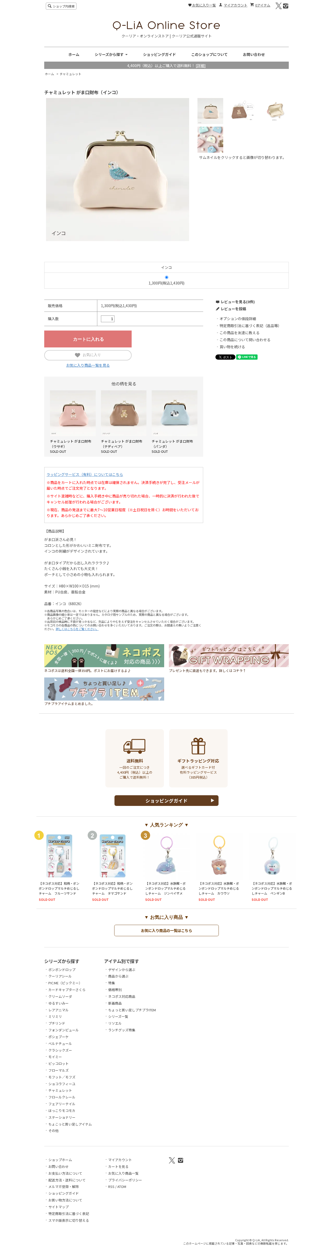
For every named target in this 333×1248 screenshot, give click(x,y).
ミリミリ (55, 1016)
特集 (111, 982)
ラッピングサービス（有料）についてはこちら (85, 474)
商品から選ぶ (118, 976)
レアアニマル (58, 1009)
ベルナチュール (60, 1043)
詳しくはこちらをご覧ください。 (77, 629)
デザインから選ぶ (121, 969)
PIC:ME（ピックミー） (65, 982)
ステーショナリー (61, 1117)
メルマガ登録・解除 (63, 1186)
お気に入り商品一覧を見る (88, 365)
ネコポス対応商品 (121, 996)
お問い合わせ (254, 54)
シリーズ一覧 (118, 1016)
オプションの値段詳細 (238, 318)
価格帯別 (115, 989)
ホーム (73, 54)
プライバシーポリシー (125, 1180)
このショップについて (209, 54)
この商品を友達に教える (240, 332)
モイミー (55, 1056)
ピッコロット (58, 1063)
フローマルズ (58, 1070)
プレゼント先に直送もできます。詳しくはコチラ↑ (207, 670)
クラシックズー (60, 1050)
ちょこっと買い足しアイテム (70, 1124)
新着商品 (115, 1003)
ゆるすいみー (58, 1003)
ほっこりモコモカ (61, 1110)
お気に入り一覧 (203, 5)
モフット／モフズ (61, 1077)
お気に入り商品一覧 (123, 1173)
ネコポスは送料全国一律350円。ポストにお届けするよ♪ (87, 670)
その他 (53, 1130)
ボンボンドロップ (61, 969)
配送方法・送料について (67, 1180)
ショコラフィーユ (61, 1083)
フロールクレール (61, 1097)
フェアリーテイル (61, 1103)
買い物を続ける (232, 346)
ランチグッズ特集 (121, 1029)
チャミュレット (70, 74)
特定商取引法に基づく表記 (68, 1213)
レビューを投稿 (233, 308)
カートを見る (118, 1166)
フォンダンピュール (63, 1029)
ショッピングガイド (159, 54)
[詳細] (201, 65)
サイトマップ (58, 1206)
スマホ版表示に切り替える (68, 1220)
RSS (111, 1186)
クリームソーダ (60, 996)
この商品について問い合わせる (245, 339)
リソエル (115, 1023)
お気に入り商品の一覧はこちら (166, 930)
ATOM (121, 1186)
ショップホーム (60, 1159)
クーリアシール (60, 976)
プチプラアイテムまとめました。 (69, 703)
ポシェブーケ (58, 1036)
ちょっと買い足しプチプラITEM (132, 1009)
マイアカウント (235, 5)
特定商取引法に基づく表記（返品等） (250, 325)
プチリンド (56, 1023)
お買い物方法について (65, 1200)
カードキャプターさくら (67, 989)
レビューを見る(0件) (238, 301)
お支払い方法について (65, 1173)
